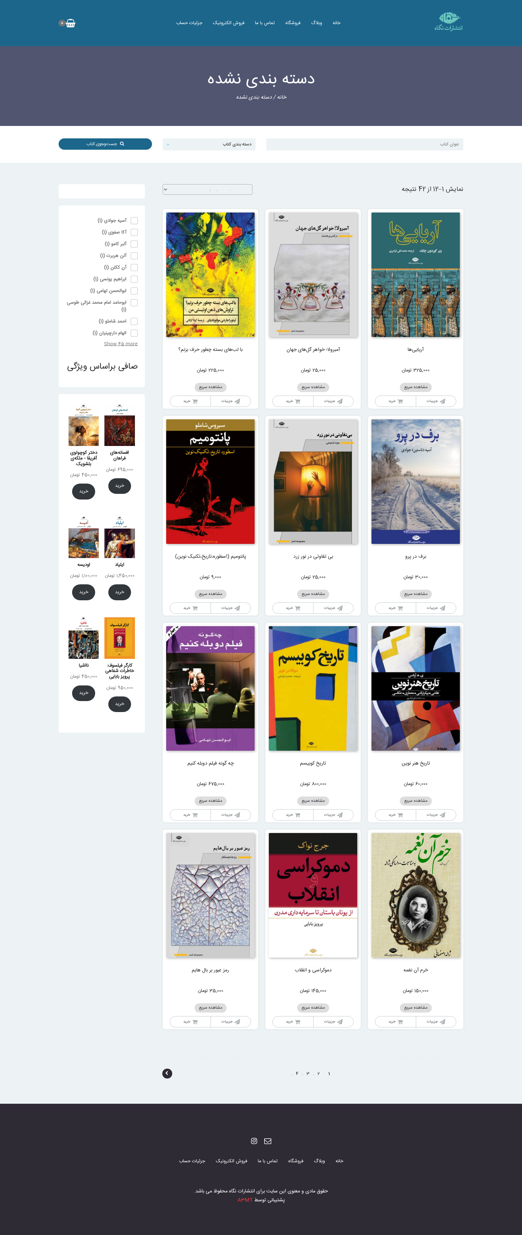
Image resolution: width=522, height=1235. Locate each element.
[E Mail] (267, 1142)
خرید (392, 608)
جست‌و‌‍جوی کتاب (103, 144)
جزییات (432, 401)
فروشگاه (293, 23)
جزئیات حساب (189, 23)
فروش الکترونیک (228, 23)
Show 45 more (121, 344)
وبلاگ (316, 23)
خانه (337, 23)
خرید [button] (392, 401)
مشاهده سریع (416, 387)
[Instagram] (254, 1142)
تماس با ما (265, 23)
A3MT (245, 1200)
